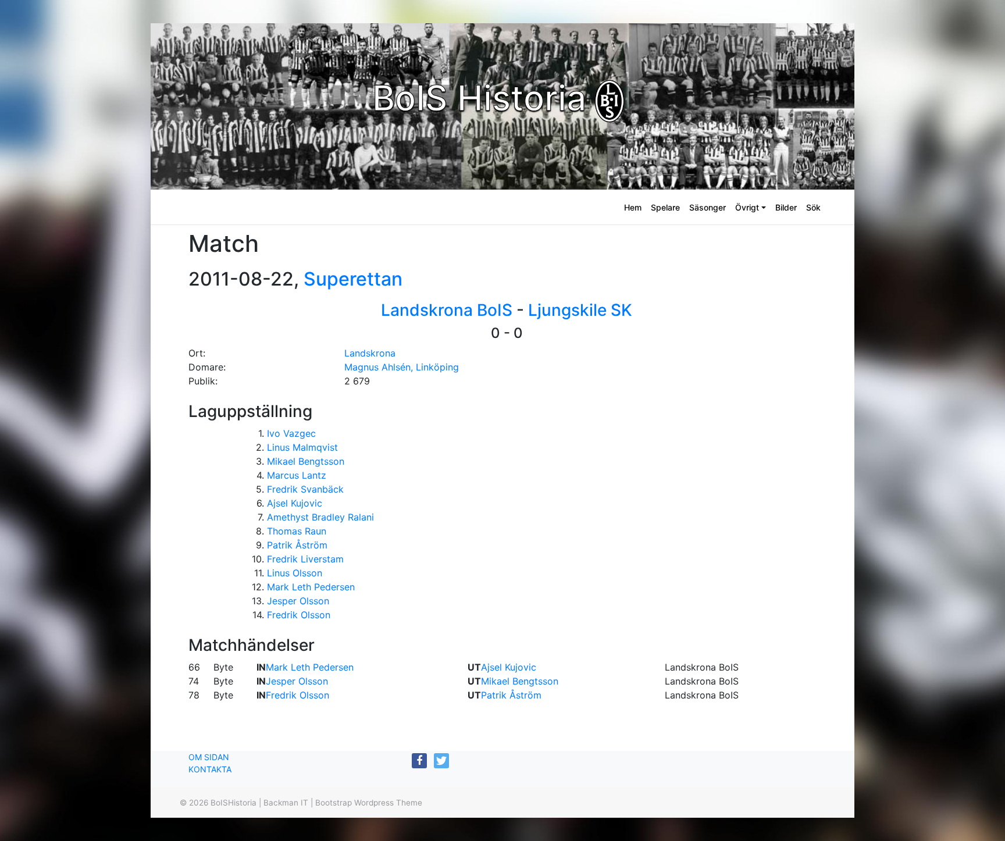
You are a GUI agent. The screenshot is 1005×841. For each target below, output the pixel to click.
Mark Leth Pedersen (311, 587)
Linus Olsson (294, 573)
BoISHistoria (233, 802)
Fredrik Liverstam (305, 559)
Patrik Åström (297, 545)
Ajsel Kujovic (294, 503)
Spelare (665, 207)
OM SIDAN (208, 757)
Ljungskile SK (580, 310)
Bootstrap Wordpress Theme (368, 802)
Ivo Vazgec (291, 433)
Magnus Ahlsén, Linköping (401, 367)
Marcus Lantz (296, 475)
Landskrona (369, 353)
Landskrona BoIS (446, 310)
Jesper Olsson (298, 601)
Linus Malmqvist (302, 447)
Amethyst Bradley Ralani (320, 517)
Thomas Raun (296, 531)
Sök (813, 207)
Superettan (353, 279)
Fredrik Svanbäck (305, 489)
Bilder (786, 207)
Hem (633, 207)
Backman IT (285, 802)
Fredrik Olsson (298, 615)
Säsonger (707, 207)
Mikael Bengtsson (305, 461)
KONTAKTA (209, 769)
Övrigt (747, 207)
